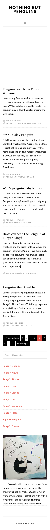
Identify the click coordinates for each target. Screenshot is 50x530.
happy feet (11, 123)
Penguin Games (11, 426)
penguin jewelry (23, 326)
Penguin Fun (29, 273)
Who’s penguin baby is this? (22, 188)
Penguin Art (9, 399)
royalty (19, 177)
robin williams (34, 123)
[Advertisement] (25, 57)
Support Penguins (12, 419)
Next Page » (22, 343)
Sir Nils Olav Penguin (18, 135)
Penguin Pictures (15, 220)
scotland (29, 177)
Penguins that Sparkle (19, 287)
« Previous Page (11, 337)
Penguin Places (11, 412)
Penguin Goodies (14, 323)
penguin (22, 123)
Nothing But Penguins (25, 9)
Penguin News (13, 174)
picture (27, 222)
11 (12, 343)
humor (9, 222)
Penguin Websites (12, 406)
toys (17, 273)
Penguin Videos (13, 121)
